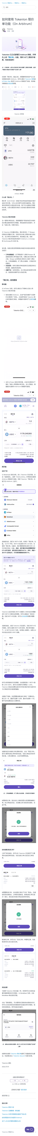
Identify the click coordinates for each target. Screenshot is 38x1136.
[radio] (14, 1080)
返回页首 (4, 1095)
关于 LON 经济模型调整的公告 (11, 1121)
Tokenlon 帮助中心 (7, 3)
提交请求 (24, 1090)
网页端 (33, 299)
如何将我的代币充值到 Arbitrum (12, 1117)
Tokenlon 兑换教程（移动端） (11, 1111)
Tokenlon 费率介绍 (8, 1107)
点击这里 (10, 83)
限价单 (11, 57)
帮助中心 (17, 3)
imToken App (6, 81)
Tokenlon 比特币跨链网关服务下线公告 (14, 1114)
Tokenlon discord (19, 1056)
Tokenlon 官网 (29, 79)
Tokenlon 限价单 (16, 1054)
